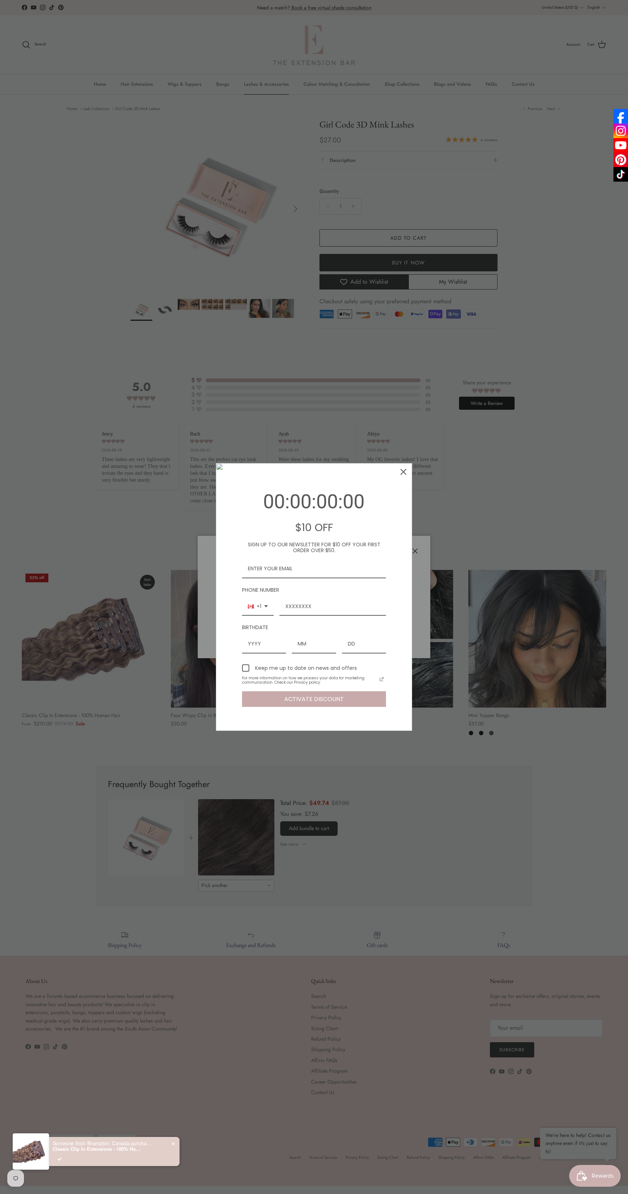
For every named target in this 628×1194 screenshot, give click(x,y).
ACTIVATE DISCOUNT (314, 699)
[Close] (403, 472)
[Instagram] (620, 131)
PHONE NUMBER (260, 590)
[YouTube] (620, 145)
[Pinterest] (620, 160)
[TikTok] (620, 174)
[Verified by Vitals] (59, 1159)
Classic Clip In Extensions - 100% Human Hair (98, 1149)
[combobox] (258, 607)
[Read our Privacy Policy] (381, 679)
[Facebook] (620, 116)
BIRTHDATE (255, 627)
